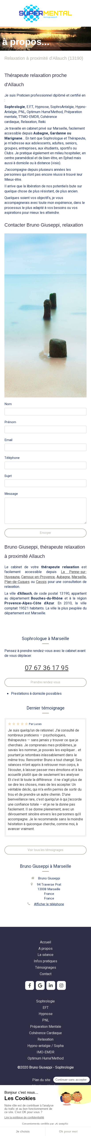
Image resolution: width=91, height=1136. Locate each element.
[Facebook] (29, 985)
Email (8, 440)
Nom (8, 404)
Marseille (79, 577)
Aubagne (63, 577)
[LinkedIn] (50, 985)
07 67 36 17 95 (46, 668)
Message (11, 494)
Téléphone (12, 458)
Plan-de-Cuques (17, 582)
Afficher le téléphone (49, 904)
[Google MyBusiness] (40, 985)
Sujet (8, 476)
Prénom (10, 422)
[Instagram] (61, 985)
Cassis (41, 582)
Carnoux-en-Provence (38, 577)
